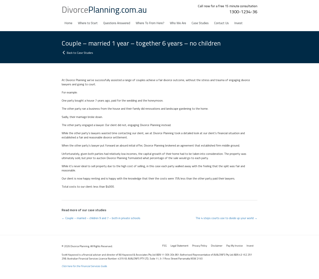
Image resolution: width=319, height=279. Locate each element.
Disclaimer (216, 245)
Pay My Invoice (234, 245)
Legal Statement (179, 245)
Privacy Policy (199, 245)
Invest (250, 245)
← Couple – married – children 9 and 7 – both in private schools (101, 218)
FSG (164, 245)
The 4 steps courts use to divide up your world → (226, 218)
